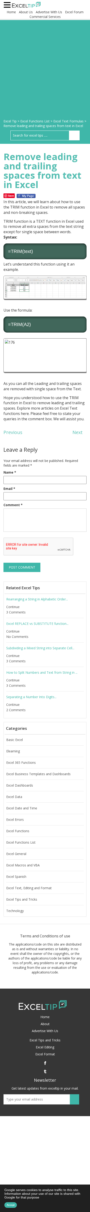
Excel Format (45, 1054)
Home (11, 12)
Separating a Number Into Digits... (31, 697)
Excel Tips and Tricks (21, 899)
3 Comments (16, 612)
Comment (13, 505)
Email (9, 488)
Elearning (13, 751)
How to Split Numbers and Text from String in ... (42, 672)
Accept (11, 1205)
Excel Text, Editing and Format (29, 888)
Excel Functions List (21, 842)
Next (77, 432)
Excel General (16, 854)
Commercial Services (45, 16)
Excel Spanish (16, 877)
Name (9, 472)
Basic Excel (14, 740)
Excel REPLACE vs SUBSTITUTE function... (37, 624)
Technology (15, 911)
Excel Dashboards (19, 785)
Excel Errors (15, 820)
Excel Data (14, 797)
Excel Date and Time (21, 808)
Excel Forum (74, 12)
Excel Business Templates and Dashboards (38, 774)
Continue (13, 607)
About (45, 1024)
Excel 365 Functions (21, 763)
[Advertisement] (45, 71)
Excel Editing (45, 1047)
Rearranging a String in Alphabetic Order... (37, 599)
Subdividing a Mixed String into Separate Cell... (40, 648)
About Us (26, 12)
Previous (12, 432)
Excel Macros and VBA (23, 865)
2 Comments (16, 710)
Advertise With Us (49, 12)
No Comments (17, 637)
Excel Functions (17, 831)
